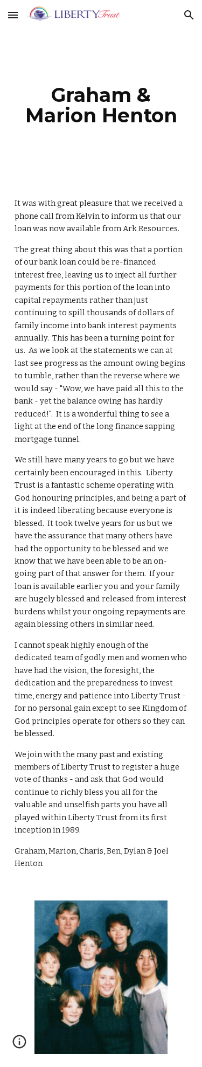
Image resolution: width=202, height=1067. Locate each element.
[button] (13, 15)
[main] (101, 105)
